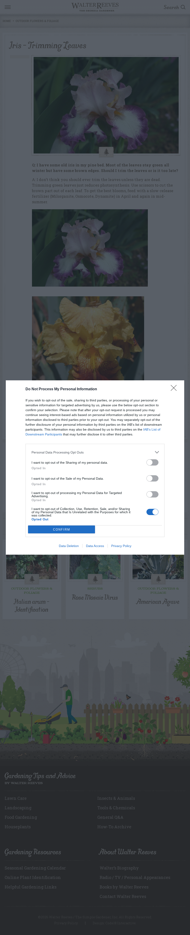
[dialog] (95, 467)
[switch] (152, 462)
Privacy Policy (121, 546)
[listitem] (95, 452)
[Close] (175, 389)
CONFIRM (61, 529)
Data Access (95, 546)
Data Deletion (69, 546)
